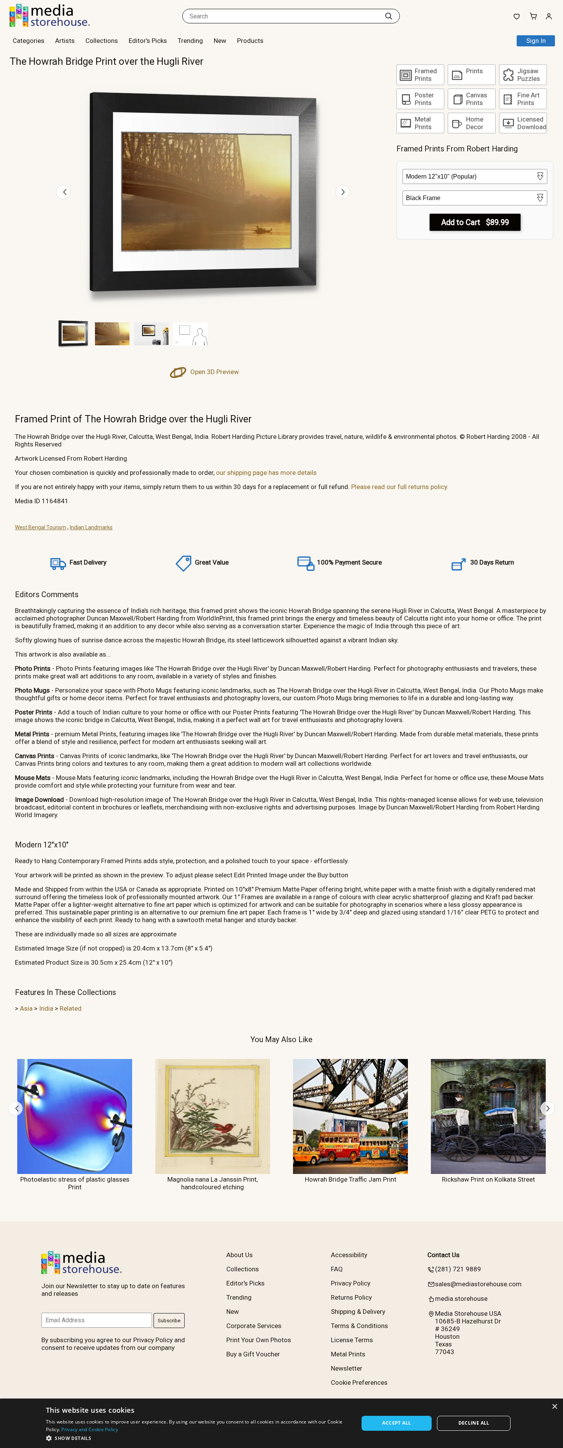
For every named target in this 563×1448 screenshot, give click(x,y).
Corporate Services (254, 1326)
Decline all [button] (473, 1423)
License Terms (352, 1340)
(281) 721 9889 (458, 1269)
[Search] (388, 16)
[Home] (57, 24)
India (46, 1008)
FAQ (337, 1269)
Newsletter (346, 1368)
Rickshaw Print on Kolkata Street (488, 1179)
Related (71, 1008)
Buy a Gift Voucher (253, 1354)
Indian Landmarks (91, 527)
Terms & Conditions (359, 1326)
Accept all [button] (396, 1423)
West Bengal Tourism (40, 527)
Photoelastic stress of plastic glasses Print (74, 1183)
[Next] (343, 192)
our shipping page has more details (266, 472)
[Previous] (63, 192)
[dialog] (281, 1423)
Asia (26, 1008)
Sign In (536, 40)
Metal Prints (348, 1354)
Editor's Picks (148, 40)
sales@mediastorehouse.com (478, 1284)
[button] (198, 1437)
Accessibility (349, 1255)
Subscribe (169, 1320)
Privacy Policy (350, 1283)
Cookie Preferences (359, 1382)
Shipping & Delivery (358, 1311)
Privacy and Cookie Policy (89, 1429)
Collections (101, 40)
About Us (239, 1255)
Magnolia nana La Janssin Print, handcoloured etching (212, 1183)
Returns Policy (351, 1297)
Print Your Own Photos (258, 1340)
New (220, 40)
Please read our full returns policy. (399, 487)
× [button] (554, 1407)
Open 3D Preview (214, 372)
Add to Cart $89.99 (475, 222)
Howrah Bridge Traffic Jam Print (350, 1179)
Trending (190, 40)
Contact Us (443, 1255)
